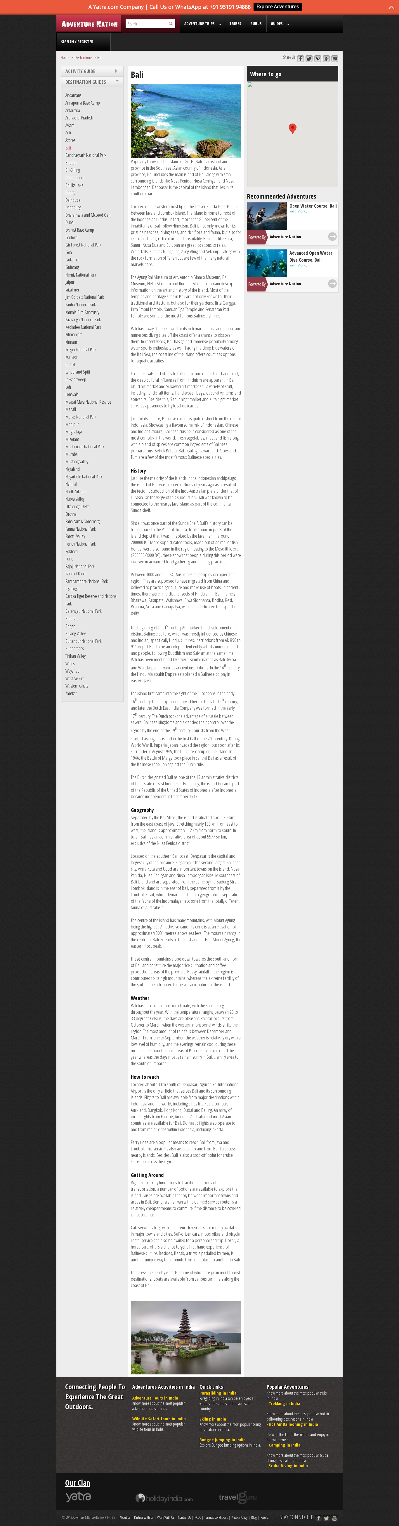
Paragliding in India (218, 1393)
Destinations (83, 57)
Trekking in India (284, 1403)
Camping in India (285, 1445)
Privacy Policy (239, 1517)
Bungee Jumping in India (223, 1439)
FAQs (198, 1517)
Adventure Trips (199, 23)
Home (65, 57)
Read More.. (298, 211)
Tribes (235, 23)
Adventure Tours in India (155, 1398)
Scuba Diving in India (288, 1465)
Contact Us (184, 1517)
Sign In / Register (77, 41)
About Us (125, 1517)
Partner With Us (143, 1517)
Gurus (256, 23)
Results (264, 1517)
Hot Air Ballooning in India (293, 1424)
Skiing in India (213, 1419)
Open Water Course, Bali (313, 206)
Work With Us (165, 1517)
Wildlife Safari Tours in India (159, 1418)
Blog (254, 1517)
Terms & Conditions (216, 1517)
